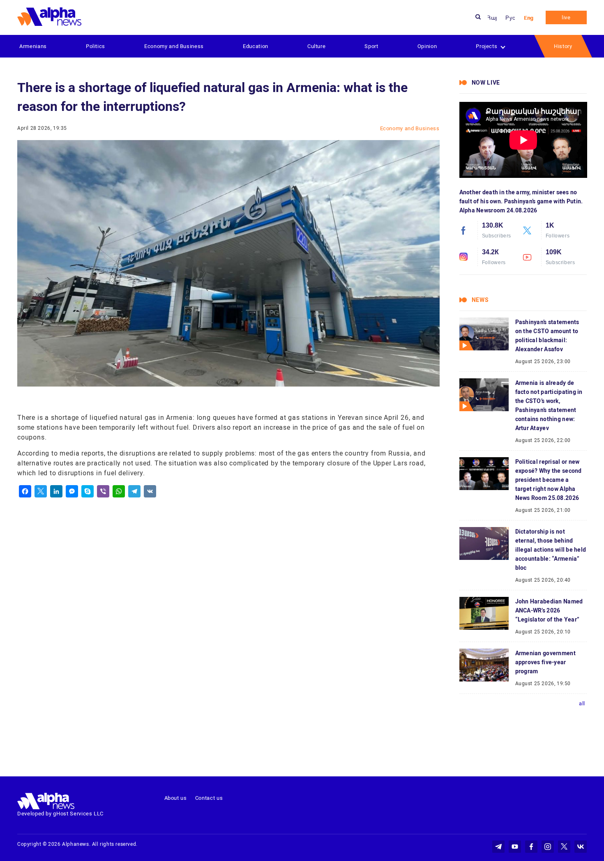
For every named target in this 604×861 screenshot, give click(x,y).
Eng (528, 18)
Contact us (209, 798)
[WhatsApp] (119, 491)
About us (175, 798)
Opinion (427, 46)
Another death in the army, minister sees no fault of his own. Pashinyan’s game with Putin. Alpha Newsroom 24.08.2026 (521, 201)
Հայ (492, 18)
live (566, 17)
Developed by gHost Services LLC (60, 813)
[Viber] (103, 491)
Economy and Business (174, 46)
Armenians (33, 46)
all (582, 703)
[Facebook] (25, 491)
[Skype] (87, 491)
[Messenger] (72, 491)
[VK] (150, 491)
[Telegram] (134, 491)
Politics (95, 46)
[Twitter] (40, 491)
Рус (510, 18)
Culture (316, 46)
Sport (371, 46)
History (563, 46)
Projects (486, 46)
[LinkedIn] (56, 491)
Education (255, 46)
